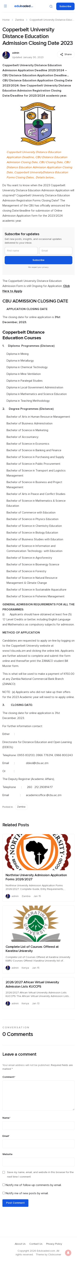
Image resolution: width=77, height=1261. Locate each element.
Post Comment (15, 1203)
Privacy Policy (54, 1244)
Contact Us (35, 1244)
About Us (20, 1244)
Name (6, 1118)
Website (7, 1154)
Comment (8, 1077)
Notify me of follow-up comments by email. (33, 1185)
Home (6, 20)
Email (6, 1136)
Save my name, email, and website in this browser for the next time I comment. (40, 1174)
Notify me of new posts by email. (27, 1193)
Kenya (25, 968)
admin (15, 53)
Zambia (19, 20)
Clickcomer (54, 1254)
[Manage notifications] (68, 1253)
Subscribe (65, 6)
